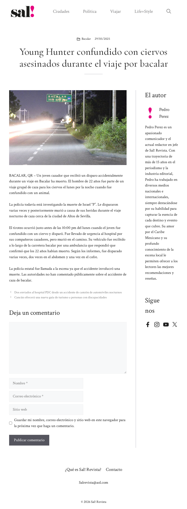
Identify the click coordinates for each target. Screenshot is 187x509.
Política (89, 11)
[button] (169, 11)
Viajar (115, 11)
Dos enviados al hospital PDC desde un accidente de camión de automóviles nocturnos (68, 292)
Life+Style (144, 11)
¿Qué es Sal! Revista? (83, 469)
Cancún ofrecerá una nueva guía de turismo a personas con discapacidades (60, 297)
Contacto (114, 469)
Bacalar (86, 39)
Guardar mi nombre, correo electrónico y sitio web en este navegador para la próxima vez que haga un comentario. (69, 422)
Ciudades (61, 11)
